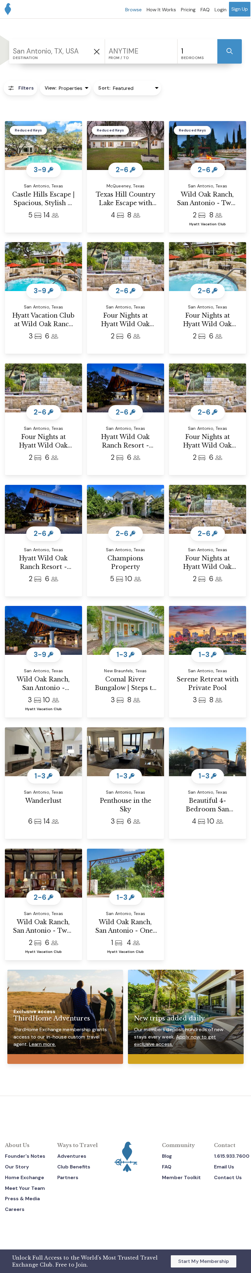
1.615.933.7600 (231, 1156)
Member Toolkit (181, 1177)
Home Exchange (24, 1177)
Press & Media (22, 1198)
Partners (67, 1177)
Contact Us (228, 1177)
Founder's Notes (25, 1156)
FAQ (166, 1167)
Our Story (17, 1167)
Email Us (224, 1167)
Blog (167, 1156)
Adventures (71, 1156)
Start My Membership (203, 1261)
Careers (14, 1209)
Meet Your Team (25, 1188)
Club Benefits (73, 1167)
